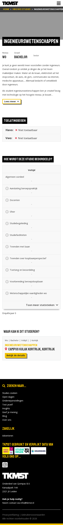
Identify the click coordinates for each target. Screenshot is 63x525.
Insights (6, 408)
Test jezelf (7, 404)
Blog (4, 416)
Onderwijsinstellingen (12, 400)
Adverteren (7, 435)
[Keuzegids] (38, 450)
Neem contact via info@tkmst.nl (18, 502)
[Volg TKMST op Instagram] (5, 466)
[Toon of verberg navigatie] (58, 3)
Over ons (6, 419)
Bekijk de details (16, 355)
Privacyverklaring (10, 514)
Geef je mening (9, 412)
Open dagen (8, 396)
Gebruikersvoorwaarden (33, 514)
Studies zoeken (9, 393)
